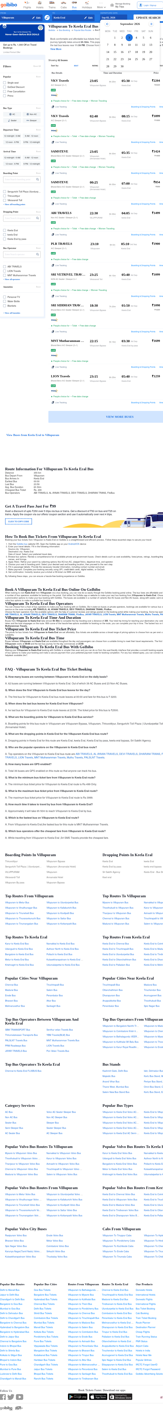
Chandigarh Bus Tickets (46, 1364)
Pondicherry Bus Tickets (46, 1336)
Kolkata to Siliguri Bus (11, 1355)
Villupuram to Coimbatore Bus (83, 1331)
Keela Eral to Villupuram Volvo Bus (120, 1199)
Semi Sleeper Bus (14, 1127)
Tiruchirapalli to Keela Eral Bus (117, 1294)
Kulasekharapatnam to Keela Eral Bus (65, 959)
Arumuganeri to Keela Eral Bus (117, 1355)
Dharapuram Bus (111, 995)
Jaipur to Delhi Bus (9, 1294)
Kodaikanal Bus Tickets (45, 1355)
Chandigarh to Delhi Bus (12, 1299)
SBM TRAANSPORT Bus (17, 1029)
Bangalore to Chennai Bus (13, 1322)
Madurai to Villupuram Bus (116, 923)
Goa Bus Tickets (42, 1289)
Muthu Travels (152, 614)
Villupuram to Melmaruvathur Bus (85, 1364)
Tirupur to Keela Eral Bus (114, 1331)
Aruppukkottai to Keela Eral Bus (118, 1345)
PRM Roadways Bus (15, 1045)
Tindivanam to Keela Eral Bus (117, 1303)
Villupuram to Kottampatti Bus (61, 923)
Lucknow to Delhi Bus (11, 1373)
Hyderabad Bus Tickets (45, 1299)
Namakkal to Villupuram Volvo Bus (63, 1153)
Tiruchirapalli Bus (55, 984)
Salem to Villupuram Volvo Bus (61, 1174)
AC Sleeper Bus (54, 1133)
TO (53, 13)
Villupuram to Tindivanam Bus (83, 1378)
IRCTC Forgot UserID (146, 1364)
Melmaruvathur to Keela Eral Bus (118, 1322)
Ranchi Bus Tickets (43, 1378)
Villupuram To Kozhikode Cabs (118, 1246)
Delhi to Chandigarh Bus (12, 1318)
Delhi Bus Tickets (42, 1308)
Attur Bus (51, 1000)
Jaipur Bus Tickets (43, 1369)
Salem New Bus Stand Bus (116, 1092)
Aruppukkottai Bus (112, 1000)
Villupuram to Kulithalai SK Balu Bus (120, 1041)
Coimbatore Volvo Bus (57, 1246)
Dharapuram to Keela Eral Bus (117, 1327)
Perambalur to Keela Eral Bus (117, 1318)
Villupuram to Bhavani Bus (81, 1350)
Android (71, 543)
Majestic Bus (109, 1076)
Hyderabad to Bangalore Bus (14, 1327)
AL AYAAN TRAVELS (30, 614)
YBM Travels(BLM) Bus (58, 1034)
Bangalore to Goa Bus (11, 1303)
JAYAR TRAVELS (93, 614)
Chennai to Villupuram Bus (116, 918)
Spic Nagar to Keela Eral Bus (116, 1359)
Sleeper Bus (52, 1122)
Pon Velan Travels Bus (57, 1050)
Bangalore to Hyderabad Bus (14, 1331)
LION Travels (109, 614)
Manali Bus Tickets (43, 1327)
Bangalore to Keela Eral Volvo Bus (120, 1163)
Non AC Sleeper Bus (56, 1117)
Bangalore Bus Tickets (45, 1294)
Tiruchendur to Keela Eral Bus (117, 1350)
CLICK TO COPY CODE (18, 521)
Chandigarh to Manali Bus (13, 1378)
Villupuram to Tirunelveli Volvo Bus (22, 1204)
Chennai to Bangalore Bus (13, 1341)
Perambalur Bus (54, 995)
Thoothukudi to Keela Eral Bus (117, 1373)
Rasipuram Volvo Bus (16, 1235)
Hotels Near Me (144, 1355)
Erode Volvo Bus (54, 1235)
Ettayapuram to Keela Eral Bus (117, 1364)
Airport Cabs (142, 1345)
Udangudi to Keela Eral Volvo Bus (119, 1158)
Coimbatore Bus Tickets (46, 1318)
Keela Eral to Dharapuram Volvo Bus (121, 1215)
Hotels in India (143, 1350)
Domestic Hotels (144, 1289)
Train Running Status (146, 1336)
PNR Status (141, 1341)
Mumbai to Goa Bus (10, 1308)
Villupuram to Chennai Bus (81, 1313)
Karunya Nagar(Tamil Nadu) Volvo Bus (24, 1251)
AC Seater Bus (12, 1133)
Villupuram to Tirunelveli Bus (19, 913)
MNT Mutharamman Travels (130, 614)
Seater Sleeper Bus (56, 1127)
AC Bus (9, 1111)
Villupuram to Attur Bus (79, 1359)
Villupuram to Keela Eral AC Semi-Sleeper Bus (126, 1133)
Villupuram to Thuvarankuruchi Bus (22, 918)
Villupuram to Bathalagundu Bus (84, 1289)
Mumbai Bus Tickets (44, 1322)
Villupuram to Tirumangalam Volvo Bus (24, 1215)
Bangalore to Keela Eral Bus (19, 954)
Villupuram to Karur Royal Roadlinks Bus (123, 1047)
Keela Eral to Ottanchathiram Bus (119, 959)
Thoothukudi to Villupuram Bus (118, 907)
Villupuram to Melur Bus (17, 902)
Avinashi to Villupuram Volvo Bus (62, 1163)
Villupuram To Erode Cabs (116, 1251)
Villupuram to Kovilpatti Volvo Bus (63, 1204)
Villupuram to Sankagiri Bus (82, 1373)
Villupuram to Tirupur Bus (81, 1355)
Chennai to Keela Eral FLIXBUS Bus (23, 1070)
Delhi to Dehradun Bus (11, 1313)
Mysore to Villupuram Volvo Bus (21, 1153)
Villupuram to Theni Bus (80, 1303)
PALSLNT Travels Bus (16, 1040)
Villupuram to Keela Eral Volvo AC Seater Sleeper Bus (130, 1111)
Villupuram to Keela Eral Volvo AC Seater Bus (125, 1122)
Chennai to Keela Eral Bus (115, 1289)
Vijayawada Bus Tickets (46, 1345)
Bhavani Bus (11, 1000)
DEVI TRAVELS (49, 614)
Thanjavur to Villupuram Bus (117, 913)
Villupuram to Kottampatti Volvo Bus (64, 1215)
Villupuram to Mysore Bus (81, 1294)
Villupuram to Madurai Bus (81, 1322)
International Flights (146, 1303)
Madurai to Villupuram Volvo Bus (21, 1174)
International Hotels (145, 1294)
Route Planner (143, 1322)
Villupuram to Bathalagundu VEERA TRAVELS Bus (128, 1036)
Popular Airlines (144, 1359)
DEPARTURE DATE (109, 13)
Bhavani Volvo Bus (14, 1240)
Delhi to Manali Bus (9, 1289)
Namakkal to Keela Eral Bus (60, 943)
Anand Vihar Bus (111, 1081)
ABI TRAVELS (12, 614)
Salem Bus (51, 990)
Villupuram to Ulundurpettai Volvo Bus (65, 1194)
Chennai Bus (11, 984)
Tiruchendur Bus (152, 990)
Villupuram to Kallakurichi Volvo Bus (64, 1199)
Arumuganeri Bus (152, 995)
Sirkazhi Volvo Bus (55, 1251)
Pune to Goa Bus (8, 1364)
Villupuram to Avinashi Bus (81, 1341)
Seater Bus (10, 1122)
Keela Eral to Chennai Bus (116, 943)
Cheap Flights (143, 1331)
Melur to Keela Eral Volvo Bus (117, 1169)
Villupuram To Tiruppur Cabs (117, 1235)
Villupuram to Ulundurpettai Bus (62, 902)
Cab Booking (142, 1313)
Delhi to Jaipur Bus (9, 1336)
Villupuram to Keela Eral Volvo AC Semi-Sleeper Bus (129, 1117)
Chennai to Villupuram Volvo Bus (21, 1169)
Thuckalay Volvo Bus (56, 1256)
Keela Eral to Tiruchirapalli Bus (118, 948)
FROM (3, 13)
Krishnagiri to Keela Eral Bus (19, 964)
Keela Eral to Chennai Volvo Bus (119, 1194)
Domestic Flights (144, 1299)
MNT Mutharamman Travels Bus (62, 1040)
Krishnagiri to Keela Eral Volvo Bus (120, 1174)
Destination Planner (146, 1327)
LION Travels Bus (55, 1045)
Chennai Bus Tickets (44, 1303)
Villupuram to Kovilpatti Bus (60, 913)
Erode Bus (10, 995)
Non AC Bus (11, 1117)
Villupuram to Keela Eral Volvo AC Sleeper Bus (126, 1127)
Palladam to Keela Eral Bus (115, 1336)
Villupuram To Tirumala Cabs (117, 1256)
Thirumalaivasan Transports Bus (21, 1034)
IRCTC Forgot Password (148, 1369)
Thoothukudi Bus (152, 1000)
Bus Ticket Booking (145, 1308)
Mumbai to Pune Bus (10, 1369)
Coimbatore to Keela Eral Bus (117, 1313)
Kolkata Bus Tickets (44, 1331)
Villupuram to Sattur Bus (58, 918)
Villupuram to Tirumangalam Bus (21, 923)
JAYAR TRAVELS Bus (16, 1050)
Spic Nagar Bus (151, 1005)
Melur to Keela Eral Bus (17, 959)
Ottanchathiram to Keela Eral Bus (118, 1341)
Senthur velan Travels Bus (59, 1029)
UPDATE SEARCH (148, 17)
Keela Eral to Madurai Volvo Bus (119, 1204)
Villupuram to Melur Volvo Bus (20, 1194)
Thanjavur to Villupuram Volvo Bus (22, 1163)
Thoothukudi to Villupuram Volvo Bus (23, 1158)
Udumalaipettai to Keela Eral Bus (63, 964)
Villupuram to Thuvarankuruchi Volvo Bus (25, 1210)
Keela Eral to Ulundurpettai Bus (118, 954)
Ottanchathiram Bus (113, 990)
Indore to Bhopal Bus (10, 1345)
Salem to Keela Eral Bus (114, 1369)
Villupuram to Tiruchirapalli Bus (83, 1318)
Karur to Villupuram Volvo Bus (61, 1158)
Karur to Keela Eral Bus (17, 943)
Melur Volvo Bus (54, 1240)
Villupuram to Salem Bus (80, 1327)
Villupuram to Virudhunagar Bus (21, 907)
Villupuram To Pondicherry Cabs (119, 1240)
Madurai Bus (11, 990)
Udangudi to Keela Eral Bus (19, 948)
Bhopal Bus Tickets (43, 1373)
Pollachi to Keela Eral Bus (59, 954)
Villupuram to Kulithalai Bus (81, 1299)
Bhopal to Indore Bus (10, 1359)
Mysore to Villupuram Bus (115, 902)
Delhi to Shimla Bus (10, 1350)
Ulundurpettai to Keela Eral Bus (117, 1308)
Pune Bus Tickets (42, 1341)
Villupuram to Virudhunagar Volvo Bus (24, 1199)
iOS (77, 543)
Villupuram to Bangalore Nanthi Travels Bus (124, 1025)
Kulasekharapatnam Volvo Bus (20, 1256)
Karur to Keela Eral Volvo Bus (117, 1153)
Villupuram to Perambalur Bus (83, 1345)
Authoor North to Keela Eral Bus (62, 948)
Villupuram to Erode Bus (80, 1336)
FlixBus (80, 614)
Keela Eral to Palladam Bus (116, 964)
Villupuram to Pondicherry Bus (83, 1308)
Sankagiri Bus (53, 1005)
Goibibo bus (22, 543)
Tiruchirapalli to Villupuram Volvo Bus (65, 1169)
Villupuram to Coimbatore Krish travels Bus (124, 1031)
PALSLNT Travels (94, 757)
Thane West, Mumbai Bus (116, 1086)
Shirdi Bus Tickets (43, 1313)
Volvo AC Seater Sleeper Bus (61, 1111)
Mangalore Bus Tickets (45, 1350)
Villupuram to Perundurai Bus (82, 1369)
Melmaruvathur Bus (15, 1005)
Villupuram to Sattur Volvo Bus (61, 1210)
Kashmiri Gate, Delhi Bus (115, 1070)
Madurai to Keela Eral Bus (115, 1299)
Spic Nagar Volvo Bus (16, 1246)
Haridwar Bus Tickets (44, 1359)
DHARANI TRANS (66, 614)
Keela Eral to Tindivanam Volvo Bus (120, 1210)
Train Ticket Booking (146, 1318)
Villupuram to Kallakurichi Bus (61, 907)
